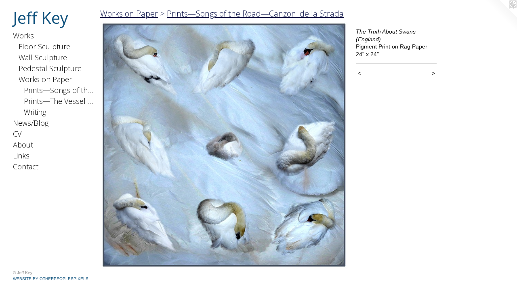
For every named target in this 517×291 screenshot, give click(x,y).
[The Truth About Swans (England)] (224, 145)
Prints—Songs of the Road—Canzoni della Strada (59, 90)
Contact (25, 166)
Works (23, 35)
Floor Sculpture (44, 46)
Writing (35, 112)
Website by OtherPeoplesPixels (50, 278)
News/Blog (30, 123)
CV (17, 134)
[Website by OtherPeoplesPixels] (501, 16)
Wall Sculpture (43, 57)
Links (21, 155)
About (23, 145)
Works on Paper (45, 79)
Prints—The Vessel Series (59, 101)
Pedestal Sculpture (50, 68)
